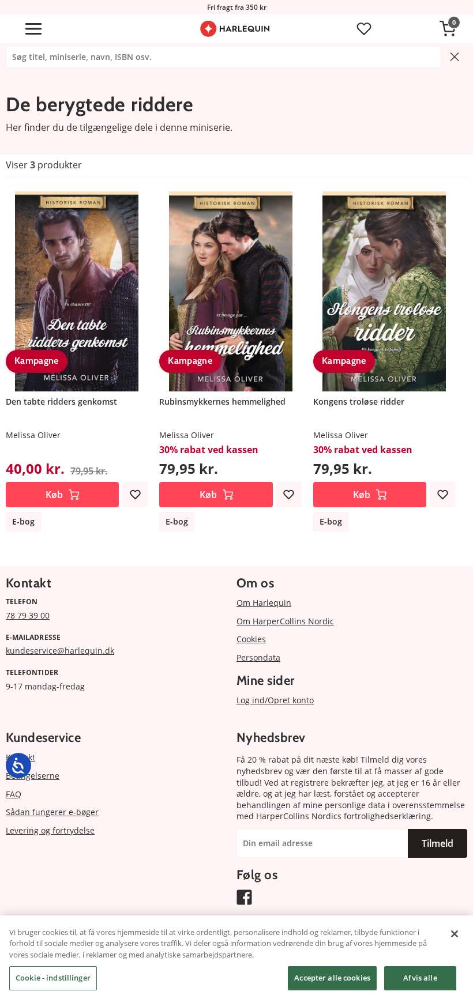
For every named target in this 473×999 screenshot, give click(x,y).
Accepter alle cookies (332, 977)
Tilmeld (437, 843)
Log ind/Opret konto (275, 700)
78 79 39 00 (28, 615)
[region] (236, 957)
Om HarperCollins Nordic (285, 621)
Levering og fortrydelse (50, 830)
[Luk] (454, 934)
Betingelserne (32, 775)
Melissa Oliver (33, 434)
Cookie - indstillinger (53, 977)
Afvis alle (420, 977)
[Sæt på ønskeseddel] (135, 494)
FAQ (13, 794)
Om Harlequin (263, 602)
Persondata (258, 657)
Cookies (251, 639)
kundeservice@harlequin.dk (60, 650)
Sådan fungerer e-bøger (52, 811)
